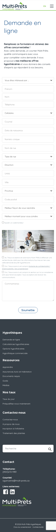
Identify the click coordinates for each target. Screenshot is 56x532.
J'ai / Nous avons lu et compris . (26, 267)
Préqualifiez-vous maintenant (16, 404)
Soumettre (28, 310)
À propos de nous (11, 424)
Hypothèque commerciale (15, 353)
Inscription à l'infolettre (13, 429)
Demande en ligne (11, 340)
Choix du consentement (22, 527)
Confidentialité (38, 527)
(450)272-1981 (10, 472)
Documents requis (11, 376)
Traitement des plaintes (14, 433)
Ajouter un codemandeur (14, 223)
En (44, 6)
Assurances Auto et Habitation (17, 372)
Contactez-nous (10, 420)
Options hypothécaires (13, 349)
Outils (5, 381)
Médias (6, 385)
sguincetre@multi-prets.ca (16, 480)
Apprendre (8, 367)
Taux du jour (9, 399)
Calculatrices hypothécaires (16, 344)
